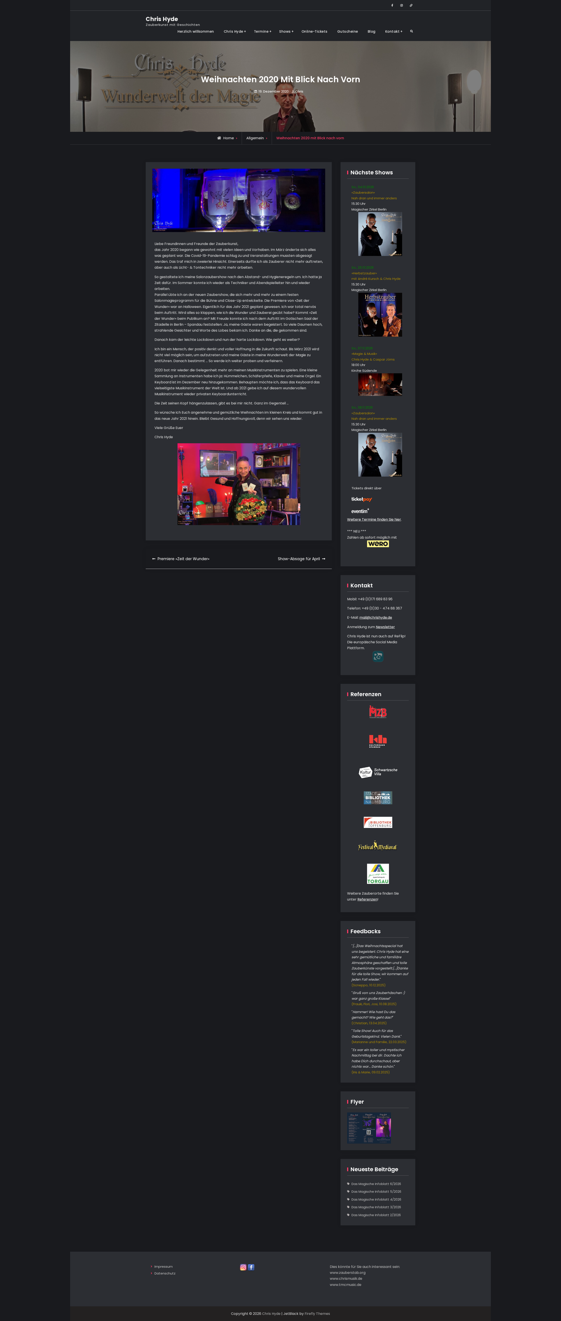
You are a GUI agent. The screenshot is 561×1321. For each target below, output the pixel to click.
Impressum (163, 1266)
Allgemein (255, 138)
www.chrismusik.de (346, 1278)
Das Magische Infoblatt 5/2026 (376, 1191)
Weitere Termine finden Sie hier (374, 519)
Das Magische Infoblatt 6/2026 (376, 1184)
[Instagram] (243, 1267)
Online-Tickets (315, 31)
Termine (261, 31)
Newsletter (385, 626)
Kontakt (392, 31)
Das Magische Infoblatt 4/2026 (376, 1199)
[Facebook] (251, 1267)
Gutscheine (347, 31)
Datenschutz (165, 1273)
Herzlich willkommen (196, 31)
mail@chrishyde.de (375, 617)
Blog (372, 31)
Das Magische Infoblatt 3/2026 (376, 1207)
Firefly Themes (317, 1313)
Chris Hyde (162, 19)
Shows (285, 31)
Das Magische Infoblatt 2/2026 (376, 1215)
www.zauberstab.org (348, 1272)
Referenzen (367, 899)
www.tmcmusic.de (345, 1284)
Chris (299, 91)
